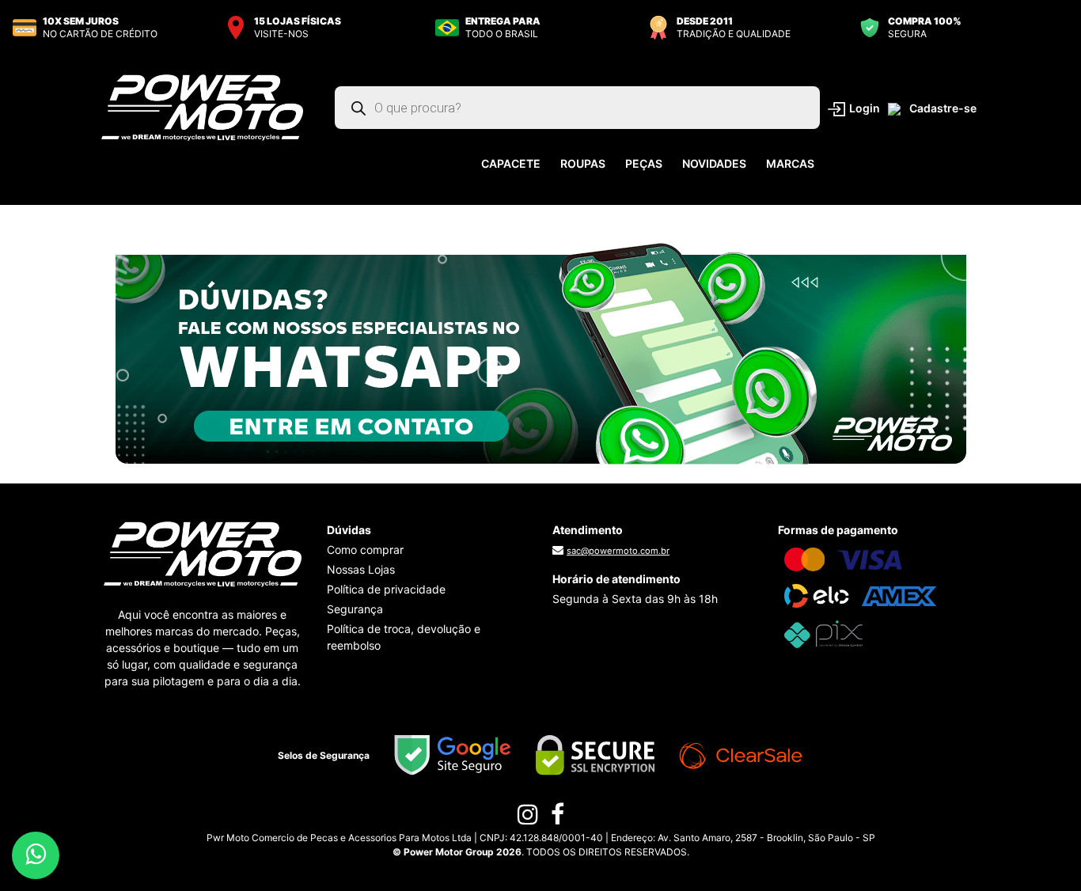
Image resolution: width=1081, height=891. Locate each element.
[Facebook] (557, 818)
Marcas (790, 163)
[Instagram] (528, 818)
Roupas (582, 163)
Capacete (510, 163)
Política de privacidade (386, 589)
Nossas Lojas (361, 569)
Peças (643, 163)
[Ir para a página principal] (202, 107)
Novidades (714, 163)
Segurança (355, 609)
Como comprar (365, 549)
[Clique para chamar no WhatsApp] (541, 353)
